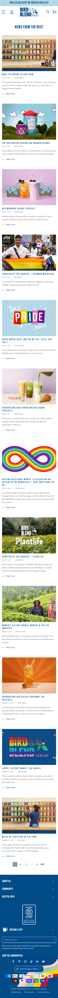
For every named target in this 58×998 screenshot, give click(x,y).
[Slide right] (53, 2)
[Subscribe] (54, 940)
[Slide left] (4, 2)
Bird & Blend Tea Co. (24, 989)
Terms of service (43, 992)
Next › (43, 864)
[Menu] (3, 12)
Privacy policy (29, 992)
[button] (47, 12)
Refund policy (16, 992)
